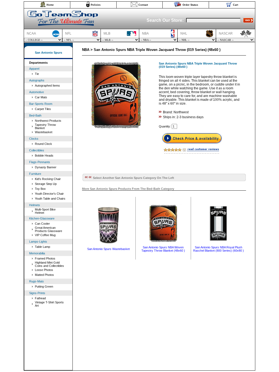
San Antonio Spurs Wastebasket (108, 249)
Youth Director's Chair (49, 193)
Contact (143, 5)
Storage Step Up (46, 183)
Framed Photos (45, 258)
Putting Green (44, 286)
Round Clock (43, 143)
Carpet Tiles (43, 109)
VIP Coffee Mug (45, 235)
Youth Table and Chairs (50, 198)
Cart (235, 5)
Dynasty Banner (45, 167)
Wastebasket (43, 132)
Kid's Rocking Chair (48, 179)
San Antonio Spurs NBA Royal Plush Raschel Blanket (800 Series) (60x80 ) (218, 249)
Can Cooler (42, 223)
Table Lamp (42, 246)
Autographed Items (47, 85)
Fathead (40, 298)
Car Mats (41, 97)
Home (50, 5)
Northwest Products (48, 120)
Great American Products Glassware (48, 229)
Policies (96, 5)
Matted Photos (44, 274)
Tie (37, 73)
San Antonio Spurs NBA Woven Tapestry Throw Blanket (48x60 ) (163, 249)
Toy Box (40, 188)
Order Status (190, 5)
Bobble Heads (44, 155)
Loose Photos (44, 270)
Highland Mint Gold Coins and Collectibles (49, 264)
